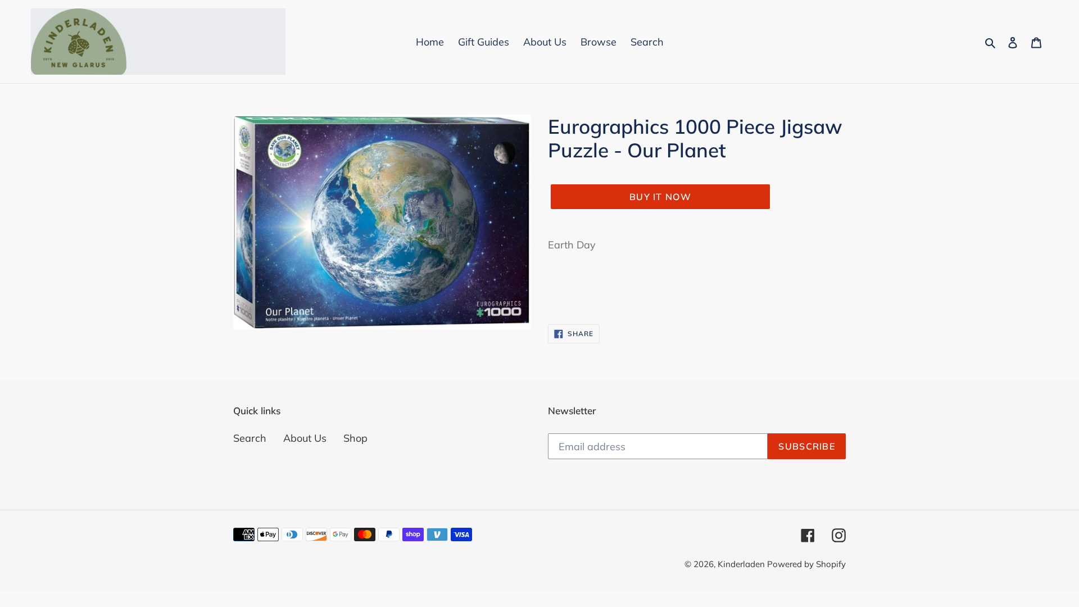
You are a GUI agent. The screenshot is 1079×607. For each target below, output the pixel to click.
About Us (305, 438)
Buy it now (660, 196)
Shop (355, 438)
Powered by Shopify (806, 564)
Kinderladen (742, 564)
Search (249, 438)
